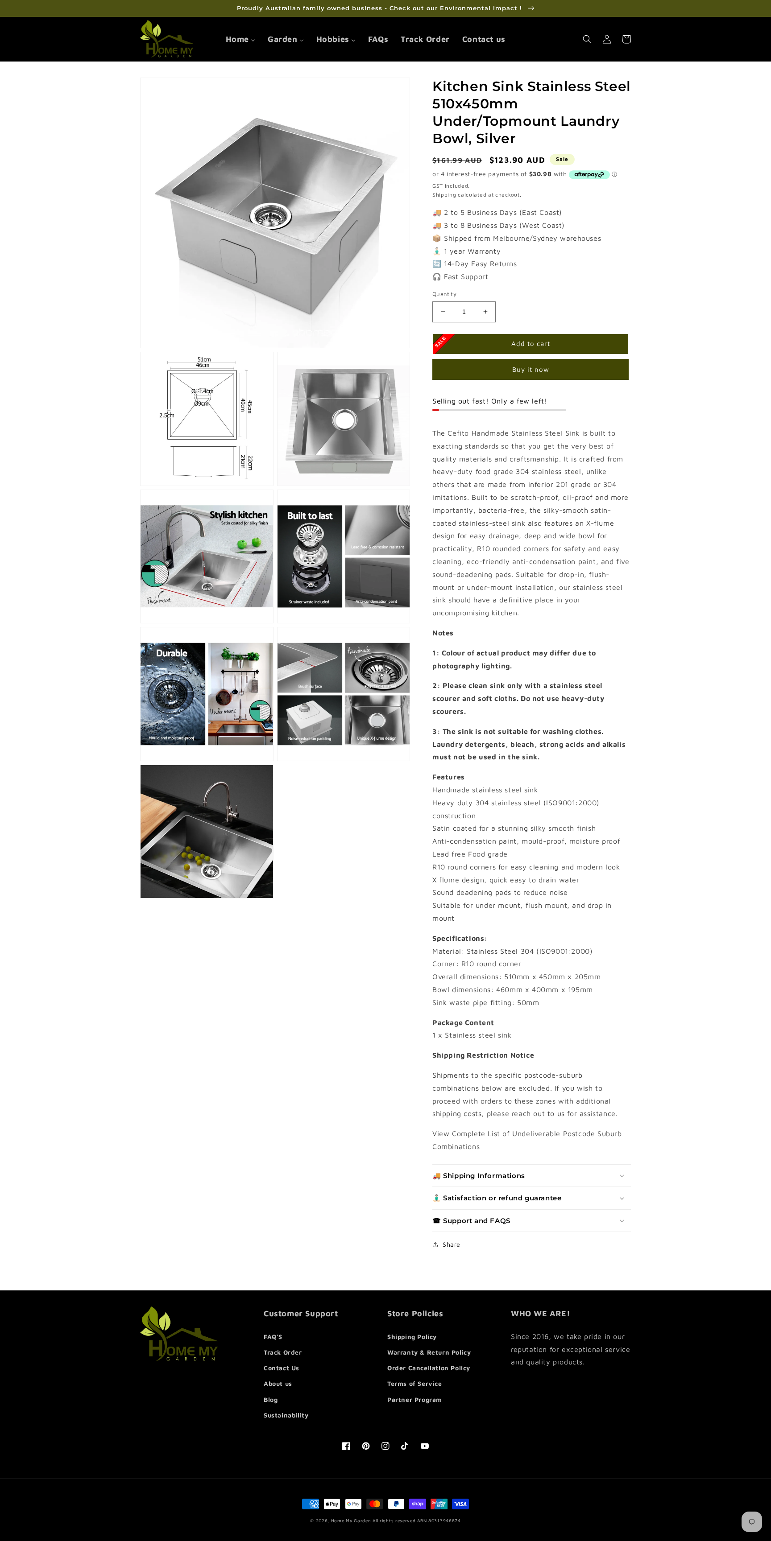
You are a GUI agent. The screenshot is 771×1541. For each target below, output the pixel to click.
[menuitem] (240, 39)
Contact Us (281, 1368)
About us (278, 1383)
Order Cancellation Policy (428, 1368)
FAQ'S (273, 1336)
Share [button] (451, 1244)
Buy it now (530, 369)
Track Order (283, 1352)
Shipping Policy (412, 1336)
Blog (271, 1399)
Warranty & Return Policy (429, 1352)
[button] (587, 39)
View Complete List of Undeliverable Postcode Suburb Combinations (527, 1139)
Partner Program (414, 1399)
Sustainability (286, 1415)
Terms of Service (414, 1383)
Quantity (444, 293)
